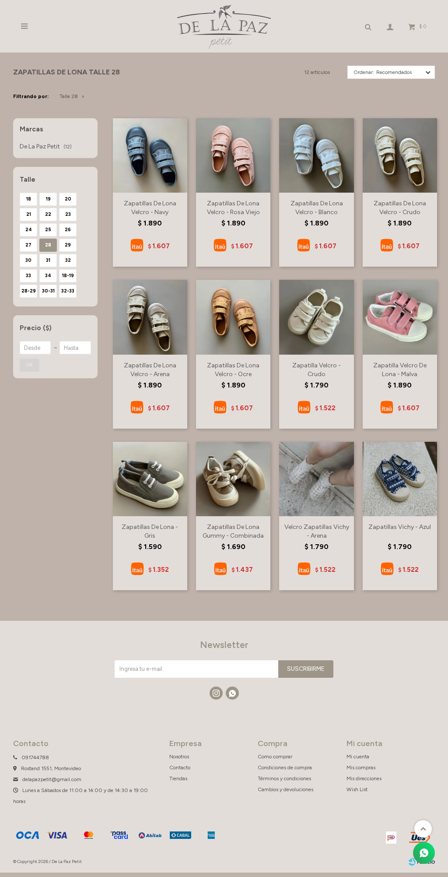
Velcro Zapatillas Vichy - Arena (316, 531)
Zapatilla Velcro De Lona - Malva (400, 370)
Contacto (179, 767)
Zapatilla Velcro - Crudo (316, 370)
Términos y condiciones (284, 778)
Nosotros (179, 757)
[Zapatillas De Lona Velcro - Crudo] (400, 155)
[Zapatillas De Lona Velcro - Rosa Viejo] (233, 155)
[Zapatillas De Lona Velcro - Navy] (150, 155)
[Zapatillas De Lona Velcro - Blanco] (316, 155)
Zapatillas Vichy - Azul (399, 527)
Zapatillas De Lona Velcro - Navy (150, 208)
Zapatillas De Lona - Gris (150, 531)
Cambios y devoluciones (285, 789)
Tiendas (178, 778)
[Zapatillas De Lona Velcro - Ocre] (233, 317)
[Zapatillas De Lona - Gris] (150, 479)
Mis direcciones (364, 778)
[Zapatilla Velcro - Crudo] (316, 317)
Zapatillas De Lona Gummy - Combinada (233, 531)
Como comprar (275, 757)
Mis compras (360, 767)
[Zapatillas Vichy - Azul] (400, 479)
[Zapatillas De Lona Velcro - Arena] (150, 317)
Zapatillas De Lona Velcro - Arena (150, 370)
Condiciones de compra (285, 767)
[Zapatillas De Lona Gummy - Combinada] (233, 479)
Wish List (357, 789)
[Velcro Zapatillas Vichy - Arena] (316, 479)
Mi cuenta (357, 757)
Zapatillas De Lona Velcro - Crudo (400, 208)
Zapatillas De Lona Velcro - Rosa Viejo (233, 208)
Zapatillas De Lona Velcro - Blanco (316, 208)
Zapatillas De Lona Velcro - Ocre (233, 370)
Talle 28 (69, 96)
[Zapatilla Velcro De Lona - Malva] (400, 317)
